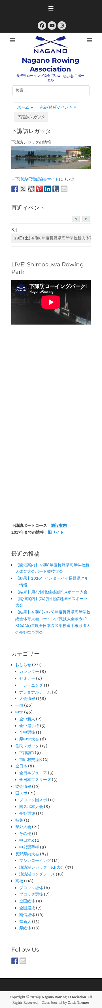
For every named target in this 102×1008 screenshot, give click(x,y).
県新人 (25, 921)
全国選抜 (27, 907)
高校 (19, 880)
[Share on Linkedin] (47, 189)
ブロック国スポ (33, 799)
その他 (25, 833)
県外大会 (23, 826)
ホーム (25, 107)
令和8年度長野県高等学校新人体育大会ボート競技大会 (52, 238)
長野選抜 (27, 813)
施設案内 (59, 525)
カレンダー (29, 671)
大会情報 (27, 698)
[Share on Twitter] (23, 189)
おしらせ (23, 664)
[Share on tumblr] (55, 189)
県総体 (25, 928)
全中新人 (27, 718)
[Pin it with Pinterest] (39, 189)
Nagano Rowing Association (64, 997)
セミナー (27, 678)
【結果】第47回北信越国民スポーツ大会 (51, 591)
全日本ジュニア (33, 772)
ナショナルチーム (35, 692)
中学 (19, 712)
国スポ (21, 793)
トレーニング (31, 685)
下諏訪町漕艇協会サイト (37, 179)
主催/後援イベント (57, 107)
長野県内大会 (27, 854)
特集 (19, 820)
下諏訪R (26, 752)
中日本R (26, 840)
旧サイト (56, 532)
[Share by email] (64, 189)
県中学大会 (29, 739)
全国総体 (27, 901)
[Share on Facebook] (14, 189)
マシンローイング (35, 860)
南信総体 (27, 914)
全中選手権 (29, 725)
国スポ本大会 (31, 806)
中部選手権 (29, 847)
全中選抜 (27, 732)
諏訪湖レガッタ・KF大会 (41, 867)
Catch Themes (79, 1003)
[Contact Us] (23, 961)
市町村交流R (30, 759)
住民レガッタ (27, 745)
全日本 (21, 766)
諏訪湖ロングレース (37, 874)
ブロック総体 (31, 887)
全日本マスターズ (35, 779)
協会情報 (23, 786)
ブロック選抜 (31, 894)
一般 (19, 705)
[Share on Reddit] (31, 189)
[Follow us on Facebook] (14, 961)
